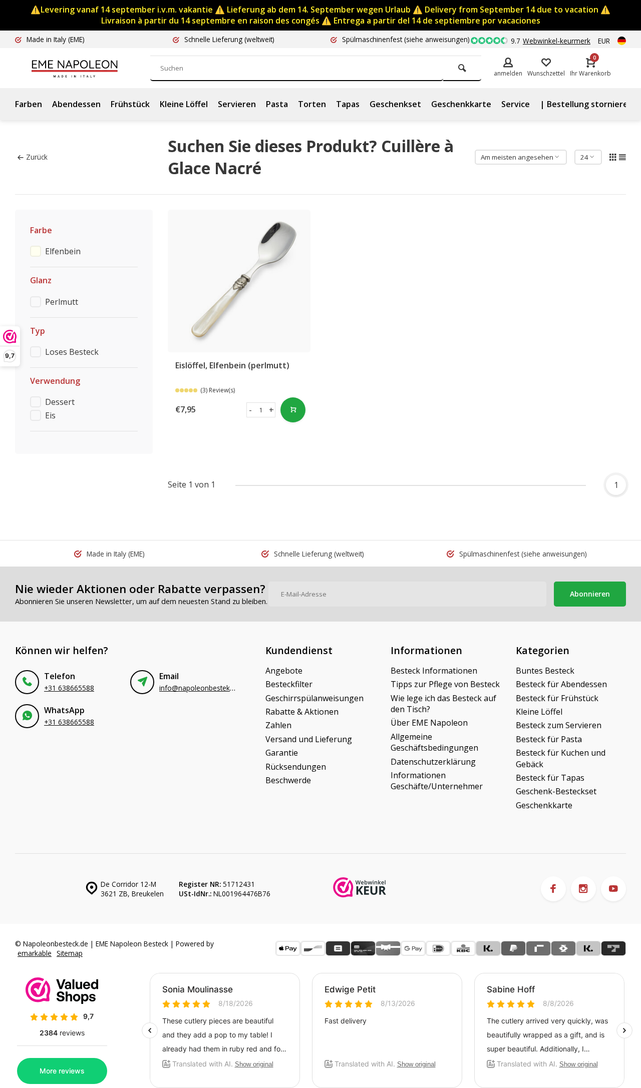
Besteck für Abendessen (561, 684)
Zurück (37, 157)
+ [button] (271, 409)
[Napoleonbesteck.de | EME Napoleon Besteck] (90, 68)
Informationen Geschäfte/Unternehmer (437, 781)
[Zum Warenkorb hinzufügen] (292, 409)
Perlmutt (61, 301)
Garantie (281, 752)
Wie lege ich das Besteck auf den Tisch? (443, 704)
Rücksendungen (295, 766)
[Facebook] (553, 888)
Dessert (60, 401)
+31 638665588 (69, 688)
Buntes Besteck (545, 670)
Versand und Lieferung (308, 739)
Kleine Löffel (184, 104)
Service (515, 104)
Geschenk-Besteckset (556, 791)
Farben (28, 104)
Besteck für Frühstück (557, 698)
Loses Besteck (72, 351)
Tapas (348, 104)
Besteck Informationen (434, 670)
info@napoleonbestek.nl (198, 688)
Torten (312, 104)
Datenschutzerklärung (433, 761)
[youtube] (613, 888)
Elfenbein (63, 251)
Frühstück (130, 104)
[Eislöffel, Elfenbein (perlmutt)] (239, 281)
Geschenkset (395, 104)
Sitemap (70, 953)
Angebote (283, 670)
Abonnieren (590, 594)
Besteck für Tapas (550, 777)
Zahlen (278, 725)
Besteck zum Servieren (558, 725)
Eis (50, 415)
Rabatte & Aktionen (302, 711)
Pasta (277, 104)
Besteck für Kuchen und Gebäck (560, 758)
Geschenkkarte (461, 104)
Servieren (237, 104)
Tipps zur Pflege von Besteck (445, 684)
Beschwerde (288, 780)
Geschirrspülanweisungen (314, 698)
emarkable (35, 953)
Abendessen (76, 104)
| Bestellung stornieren (586, 104)
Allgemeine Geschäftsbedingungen (434, 742)
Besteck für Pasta (549, 739)
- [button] (250, 409)
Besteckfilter (288, 684)
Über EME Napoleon (429, 722)
